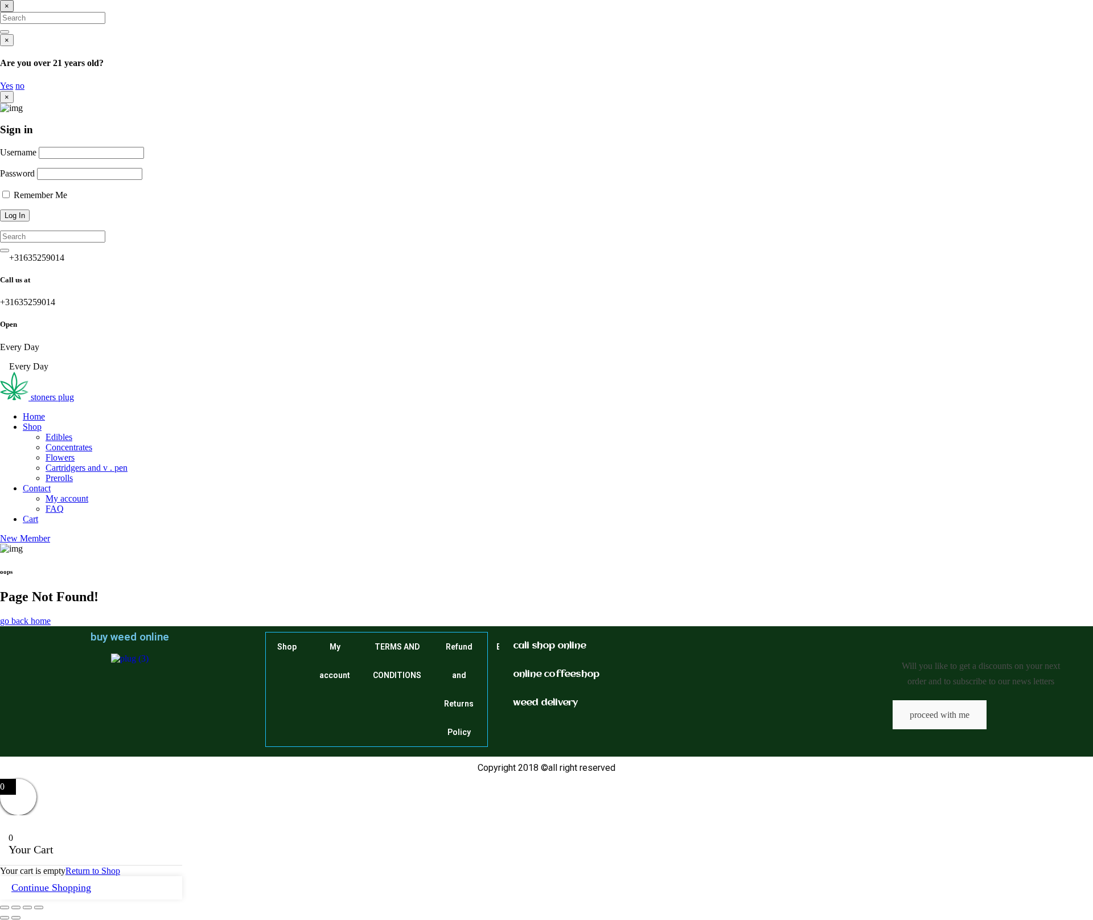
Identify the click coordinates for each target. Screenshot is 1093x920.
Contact (37, 488)
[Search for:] (52, 17)
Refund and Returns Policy (459, 689)
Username (18, 152)
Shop (32, 427)
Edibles (59, 437)
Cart (30, 519)
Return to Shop (92, 871)
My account (67, 498)
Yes (6, 86)
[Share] (27, 907)
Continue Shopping (51, 887)
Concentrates (69, 447)
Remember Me (39, 195)
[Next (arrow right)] (15, 917)
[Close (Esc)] (38, 907)
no (19, 86)
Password (17, 173)
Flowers (60, 457)
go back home (25, 621)
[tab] (556, 646)
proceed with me (939, 715)
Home (34, 416)
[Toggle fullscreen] (15, 907)
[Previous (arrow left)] (4, 917)
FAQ (55, 509)
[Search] (4, 32)
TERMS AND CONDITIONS (397, 661)
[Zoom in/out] (4, 907)
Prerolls (59, 478)
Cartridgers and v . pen (87, 468)
